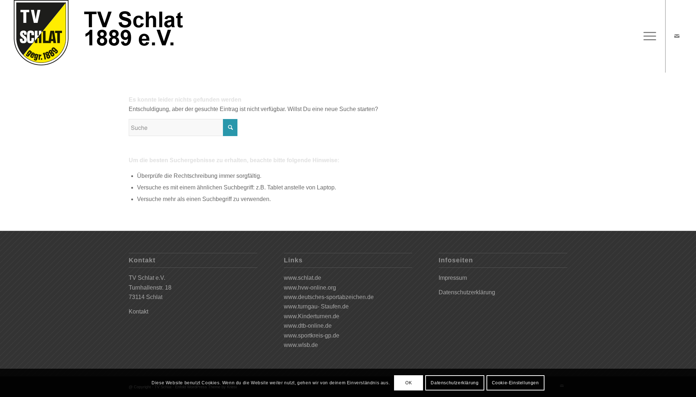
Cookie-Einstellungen (515, 382)
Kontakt (138, 311)
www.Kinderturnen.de (311, 316)
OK (408, 382)
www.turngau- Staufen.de (316, 306)
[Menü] (647, 36)
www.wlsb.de (301, 345)
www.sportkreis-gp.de (311, 335)
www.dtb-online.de (308, 326)
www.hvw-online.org (310, 288)
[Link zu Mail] (676, 35)
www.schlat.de (302, 278)
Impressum (453, 278)
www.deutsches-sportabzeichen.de (329, 297)
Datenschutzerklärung (467, 292)
